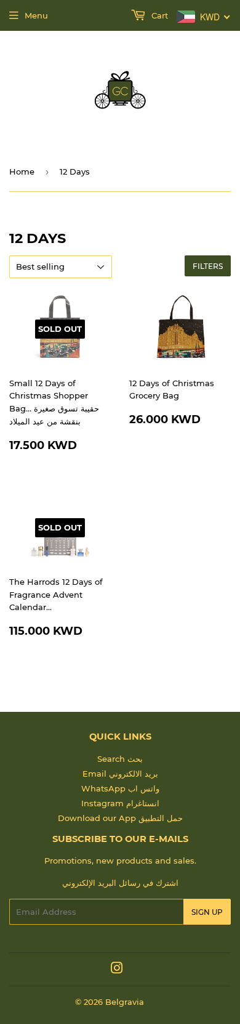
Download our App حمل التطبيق (120, 818)
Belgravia (124, 1002)
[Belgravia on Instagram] (117, 970)
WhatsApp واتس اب (120, 788)
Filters (208, 266)
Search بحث (120, 759)
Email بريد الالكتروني (120, 773)
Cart (158, 15)
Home (21, 171)
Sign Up (207, 912)
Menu (36, 15)
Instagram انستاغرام (120, 803)
